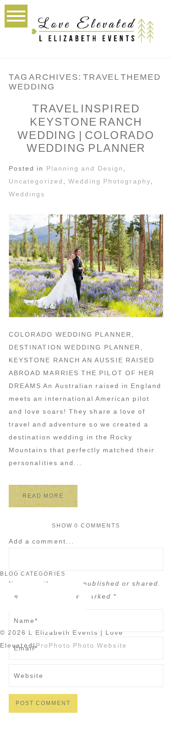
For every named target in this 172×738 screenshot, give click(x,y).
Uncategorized (36, 181)
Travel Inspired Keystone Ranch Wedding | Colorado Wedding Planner (86, 128)
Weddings (27, 194)
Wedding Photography (109, 181)
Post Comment (43, 703)
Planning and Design (85, 168)
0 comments (86, 525)
